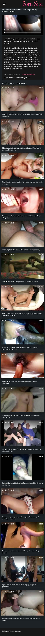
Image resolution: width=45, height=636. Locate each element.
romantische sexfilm (28, 74)
